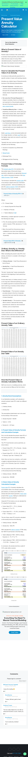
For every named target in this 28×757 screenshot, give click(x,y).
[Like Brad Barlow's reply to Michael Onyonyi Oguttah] (5, 701)
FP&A (22, 3)
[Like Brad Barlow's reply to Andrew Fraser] (5, 724)
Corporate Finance (15, 15)
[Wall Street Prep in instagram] (14, 749)
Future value (4, 487)
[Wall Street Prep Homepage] (13, 10)
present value (20, 180)
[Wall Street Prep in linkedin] (9, 749)
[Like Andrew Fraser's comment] (4, 713)
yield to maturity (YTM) (12, 186)
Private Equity (15, 3)
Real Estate (5, 5)
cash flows (8, 133)
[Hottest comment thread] (17, 681)
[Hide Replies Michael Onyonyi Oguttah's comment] (24, 691)
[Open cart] (23, 10)
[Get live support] (24, 753)
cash (19, 135)
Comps (25, 624)
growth (11, 495)
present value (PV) (9, 169)
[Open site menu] (2, 10)
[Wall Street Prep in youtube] (18, 749)
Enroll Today (14, 632)
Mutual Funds (6, 153)
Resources (4, 15)
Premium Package (14, 623)
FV (9, 487)
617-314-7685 (17, 753)
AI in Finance (5, 3)
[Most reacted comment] (16, 681)
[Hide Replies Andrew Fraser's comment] (24, 713)
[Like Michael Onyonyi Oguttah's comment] (4, 691)
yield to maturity (15, 529)
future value (23, 493)
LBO (20, 624)
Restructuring (14, 5)
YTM (15, 213)
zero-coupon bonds (8, 106)
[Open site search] (26, 10)
